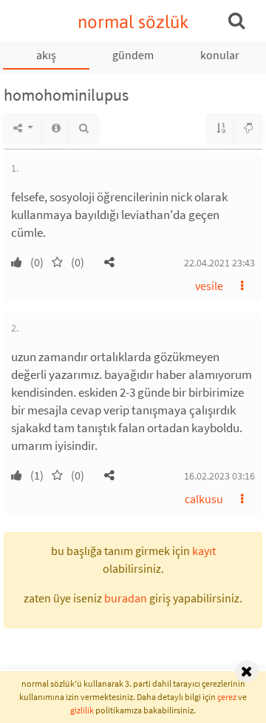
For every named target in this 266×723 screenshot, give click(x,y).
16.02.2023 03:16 (219, 475)
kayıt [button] (204, 550)
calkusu (204, 498)
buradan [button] (125, 598)
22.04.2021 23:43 (219, 262)
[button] (109, 262)
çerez (226, 696)
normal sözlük (133, 22)
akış (46, 54)
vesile (209, 285)
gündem (133, 54)
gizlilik (82, 710)
